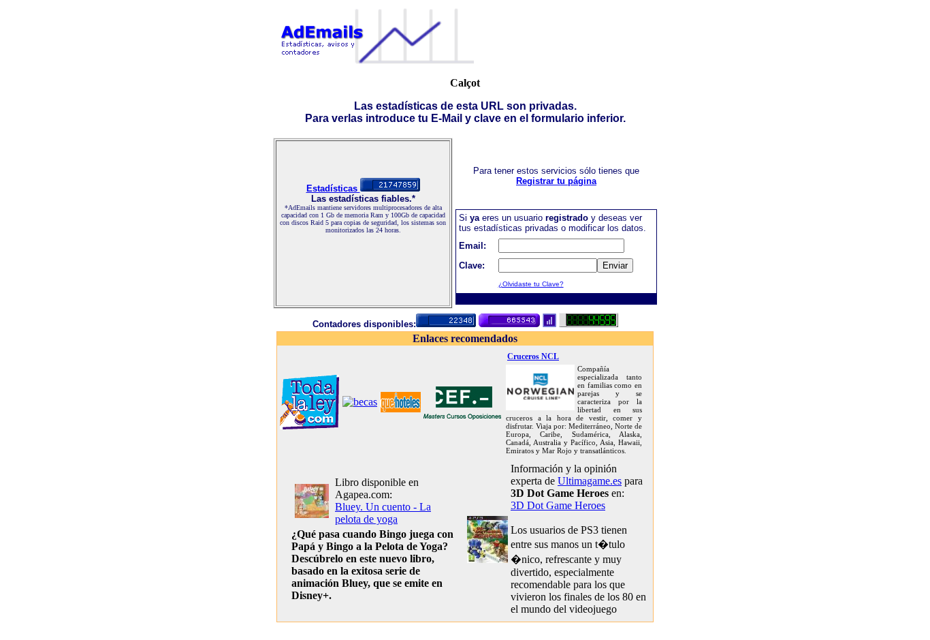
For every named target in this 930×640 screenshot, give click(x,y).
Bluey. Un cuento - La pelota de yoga (383, 513)
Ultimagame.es (590, 481)
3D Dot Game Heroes (558, 505)
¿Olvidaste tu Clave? (531, 284)
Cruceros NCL (533, 356)
